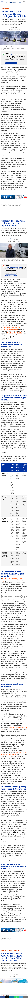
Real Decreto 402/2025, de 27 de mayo (12, 580)
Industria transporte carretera (10, 950)
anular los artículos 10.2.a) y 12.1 (14, 729)
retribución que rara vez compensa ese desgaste (10, 328)
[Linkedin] (11, 997)
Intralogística (5, 8)
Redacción (15, 239)
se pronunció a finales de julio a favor (13, 753)
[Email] (25, 997)
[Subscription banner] (14, 201)
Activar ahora (10, 63)
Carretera (4, 218)
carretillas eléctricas (14, 205)
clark (3, 205)
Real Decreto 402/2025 (14, 333)
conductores (5, 938)
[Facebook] (2, 997)
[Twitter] (7, 997)
